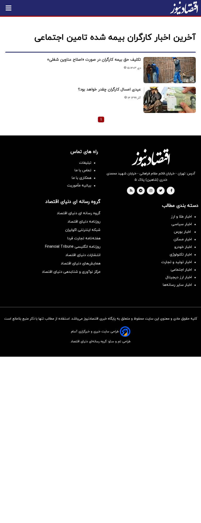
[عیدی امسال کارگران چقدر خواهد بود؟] (169, 100)
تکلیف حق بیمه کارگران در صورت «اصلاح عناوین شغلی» (94, 59)
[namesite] (184, 8)
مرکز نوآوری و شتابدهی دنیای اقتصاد (71, 271)
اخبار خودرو (183, 247)
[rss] (131, 191)
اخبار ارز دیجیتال (178, 277)
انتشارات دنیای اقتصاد (82, 255)
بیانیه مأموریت (79, 185)
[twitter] (160, 191)
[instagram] (150, 191)
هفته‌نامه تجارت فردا (83, 238)
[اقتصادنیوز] (150, 158)
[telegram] (140, 191)
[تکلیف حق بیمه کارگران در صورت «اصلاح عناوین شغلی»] (169, 70)
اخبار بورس (183, 231)
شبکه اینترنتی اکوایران (82, 230)
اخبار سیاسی (181, 224)
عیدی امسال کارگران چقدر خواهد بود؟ (109, 89)
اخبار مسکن (183, 239)
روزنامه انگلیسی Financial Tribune (72, 246)
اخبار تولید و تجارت (176, 262)
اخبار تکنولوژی (181, 254)
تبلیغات (85, 162)
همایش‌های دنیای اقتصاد (80, 263)
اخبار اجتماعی (181, 269)
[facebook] (171, 191)
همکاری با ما (81, 177)
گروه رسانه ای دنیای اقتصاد (78, 213)
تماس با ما (83, 170)
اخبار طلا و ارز (181, 216)
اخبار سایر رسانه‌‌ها (177, 284)
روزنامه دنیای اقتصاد (84, 221)
